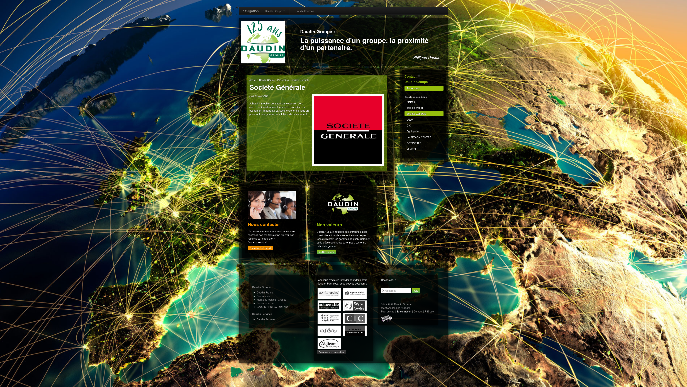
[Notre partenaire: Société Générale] (354, 330)
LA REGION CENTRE (419, 137)
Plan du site (387, 311)
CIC (409, 125)
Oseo (410, 119)
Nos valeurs (263, 296)
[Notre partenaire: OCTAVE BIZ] (329, 305)
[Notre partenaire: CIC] (354, 318)
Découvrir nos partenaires (331, 351)
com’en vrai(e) (415, 107)
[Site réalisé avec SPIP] (386, 318)
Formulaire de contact (260, 247)
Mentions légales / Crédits (271, 299)
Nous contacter (265, 303)
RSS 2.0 (429, 311)
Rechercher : (388, 280)
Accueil (253, 80)
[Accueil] (263, 41)
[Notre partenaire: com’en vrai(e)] (329, 293)
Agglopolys (413, 131)
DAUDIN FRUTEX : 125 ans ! (273, 307)
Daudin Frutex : (265, 292)
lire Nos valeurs (326, 251)
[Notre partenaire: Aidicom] (329, 343)
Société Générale (416, 113)
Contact (418, 311)
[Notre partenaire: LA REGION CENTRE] (354, 305)
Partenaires (283, 80)
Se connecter (403, 311)
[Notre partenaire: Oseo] (329, 330)
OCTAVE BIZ (414, 143)
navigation (251, 10)
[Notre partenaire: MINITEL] (354, 293)
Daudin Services (305, 11)
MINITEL (412, 149)
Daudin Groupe (274, 11)
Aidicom (411, 102)
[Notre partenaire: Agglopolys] (329, 318)
